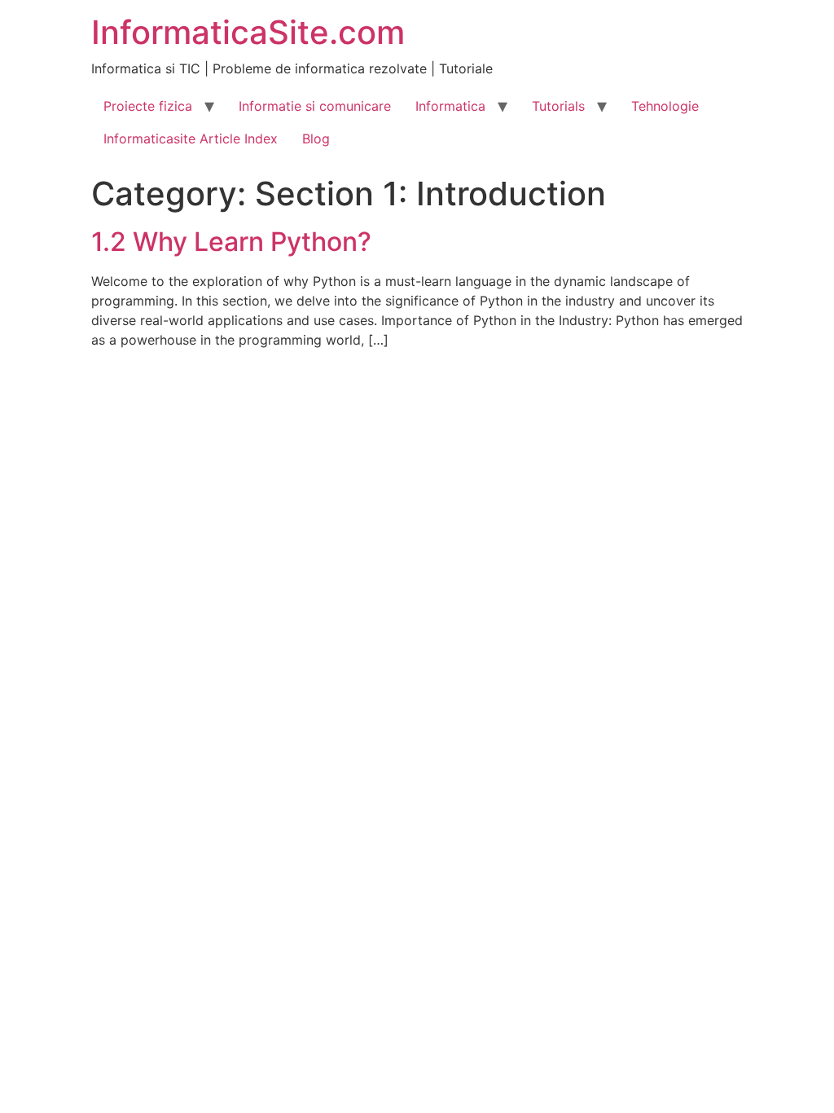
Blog (316, 138)
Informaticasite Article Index (190, 138)
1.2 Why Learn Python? (231, 241)
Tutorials (558, 106)
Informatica (450, 106)
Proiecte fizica (147, 106)
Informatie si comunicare (315, 106)
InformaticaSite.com (248, 32)
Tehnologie (665, 106)
